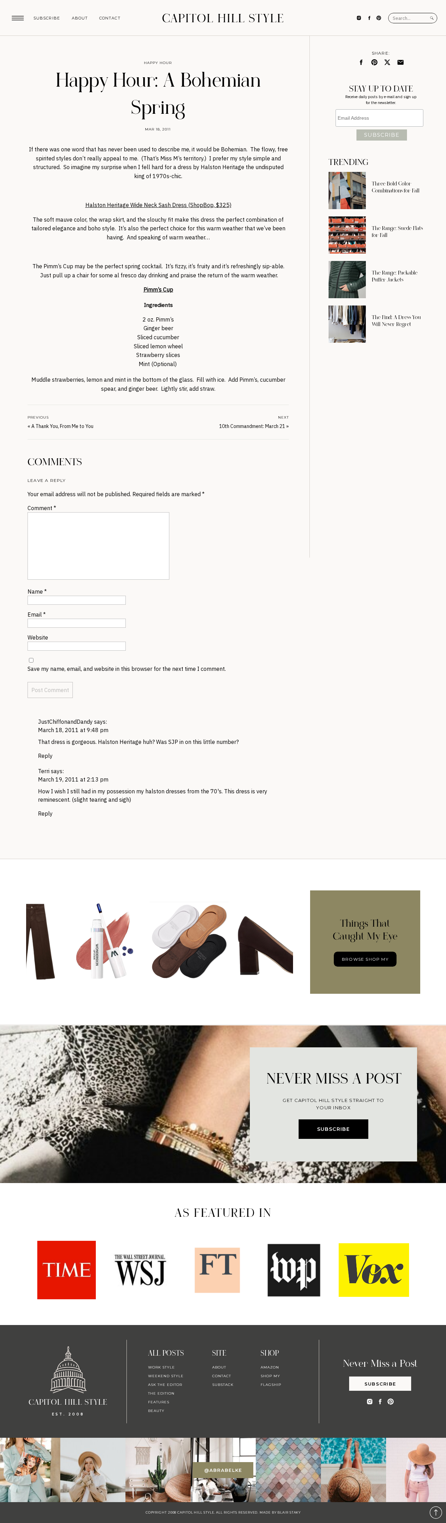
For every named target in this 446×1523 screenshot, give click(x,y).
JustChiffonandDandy (65, 721)
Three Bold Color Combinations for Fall (396, 187)
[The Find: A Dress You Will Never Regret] (347, 324)
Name (37, 591)
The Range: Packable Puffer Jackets (394, 276)
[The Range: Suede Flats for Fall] (347, 235)
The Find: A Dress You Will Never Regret (396, 320)
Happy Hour (158, 63)
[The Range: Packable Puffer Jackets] (347, 279)
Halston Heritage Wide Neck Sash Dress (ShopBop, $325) (158, 204)
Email (37, 614)
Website (38, 637)
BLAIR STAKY (288, 1512)
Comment (42, 508)
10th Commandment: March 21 (252, 426)
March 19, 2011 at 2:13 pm (73, 779)
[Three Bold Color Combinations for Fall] (347, 190)
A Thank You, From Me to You (62, 426)
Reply (45, 755)
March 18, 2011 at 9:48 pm (73, 730)
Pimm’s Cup (158, 289)
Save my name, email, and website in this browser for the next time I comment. (127, 668)
